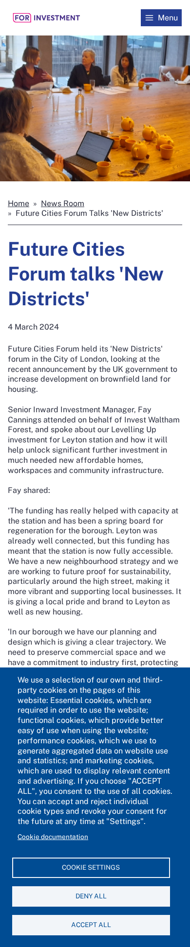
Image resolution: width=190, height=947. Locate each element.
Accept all (91, 925)
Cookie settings (91, 867)
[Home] (47, 18)
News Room (62, 203)
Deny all (91, 896)
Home (18, 203)
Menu (168, 17)
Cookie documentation (53, 837)
